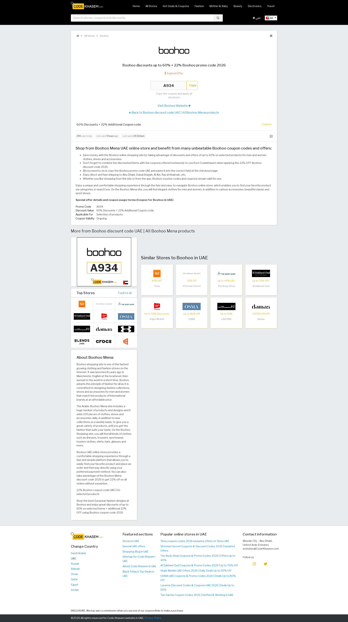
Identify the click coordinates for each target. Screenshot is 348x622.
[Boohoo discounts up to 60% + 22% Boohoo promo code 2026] (104, 261)
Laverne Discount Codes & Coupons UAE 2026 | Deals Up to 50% (197, 587)
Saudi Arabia (78, 553)
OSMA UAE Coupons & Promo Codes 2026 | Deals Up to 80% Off (198, 578)
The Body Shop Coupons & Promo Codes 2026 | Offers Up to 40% (197, 558)
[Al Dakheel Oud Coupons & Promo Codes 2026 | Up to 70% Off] (261, 273)
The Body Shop (226, 286)
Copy (192, 85)
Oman (74, 574)
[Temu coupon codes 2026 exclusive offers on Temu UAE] (157, 273)
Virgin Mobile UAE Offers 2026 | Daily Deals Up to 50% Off (195, 570)
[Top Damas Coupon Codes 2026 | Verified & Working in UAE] (261, 306)
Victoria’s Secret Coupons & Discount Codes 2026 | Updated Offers (197, 548)
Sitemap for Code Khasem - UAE (139, 559)
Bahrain (75, 568)
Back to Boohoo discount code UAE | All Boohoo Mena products (175, 112)
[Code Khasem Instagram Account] (254, 563)
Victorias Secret (192, 286)
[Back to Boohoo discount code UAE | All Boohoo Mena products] (271, 35)
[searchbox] (142, 18)
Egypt (74, 584)
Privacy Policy (152, 618)
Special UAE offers (134, 546)
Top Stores (85, 293)
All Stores (151, 6)
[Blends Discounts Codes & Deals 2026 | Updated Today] (82, 341)
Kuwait (75, 563)
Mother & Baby (218, 6)
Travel (270, 6)
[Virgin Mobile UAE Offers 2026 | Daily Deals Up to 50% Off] (157, 306)
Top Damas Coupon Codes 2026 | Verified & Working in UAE (196, 595)
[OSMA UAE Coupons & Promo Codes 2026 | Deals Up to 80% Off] (192, 306)
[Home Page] (87, 5)
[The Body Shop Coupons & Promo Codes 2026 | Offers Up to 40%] (226, 273)
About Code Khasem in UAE (139, 566)
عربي (258, 17)
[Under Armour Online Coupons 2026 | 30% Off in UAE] (126, 328)
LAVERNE (226, 319)
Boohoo (104, 35)
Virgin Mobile (157, 319)
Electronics (255, 6)
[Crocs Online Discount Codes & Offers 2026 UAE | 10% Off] (104, 341)
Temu (157, 286)
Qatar (74, 579)
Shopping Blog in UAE (135, 551)
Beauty (237, 6)
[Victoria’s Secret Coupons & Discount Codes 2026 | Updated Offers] (192, 273)
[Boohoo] (174, 50)
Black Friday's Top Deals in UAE (138, 574)
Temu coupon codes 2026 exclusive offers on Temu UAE (194, 541)
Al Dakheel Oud (261, 286)
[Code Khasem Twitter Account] (265, 563)
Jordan (75, 590)
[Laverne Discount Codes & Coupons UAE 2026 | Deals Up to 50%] (226, 306)
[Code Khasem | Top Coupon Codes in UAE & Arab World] (77, 35)
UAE (73, 558)
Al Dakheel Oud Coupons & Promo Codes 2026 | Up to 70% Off (199, 565)
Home (136, 6)
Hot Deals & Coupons (176, 6)
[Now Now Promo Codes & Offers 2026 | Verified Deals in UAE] (126, 341)
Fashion (199, 6)
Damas (261, 319)
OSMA (191, 319)
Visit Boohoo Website (173, 105)
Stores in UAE (131, 541)
